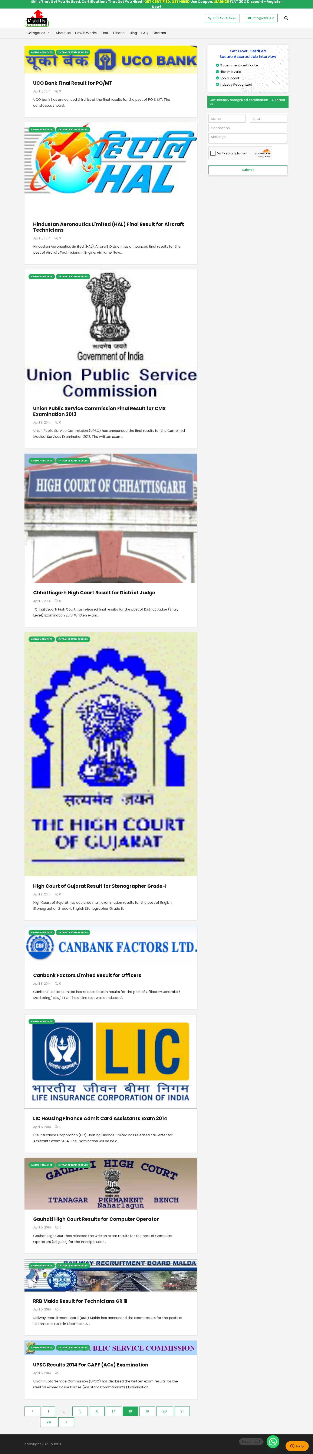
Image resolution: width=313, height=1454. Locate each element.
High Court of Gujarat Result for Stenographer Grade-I (100, 886)
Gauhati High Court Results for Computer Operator (96, 1219)
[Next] (66, 1422)
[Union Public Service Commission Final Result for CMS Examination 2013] (110, 272)
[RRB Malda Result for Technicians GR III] (110, 1261)
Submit (248, 169)
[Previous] (32, 1411)
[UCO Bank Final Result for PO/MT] (110, 48)
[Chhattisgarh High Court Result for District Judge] (110, 456)
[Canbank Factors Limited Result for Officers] (110, 928)
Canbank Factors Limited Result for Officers (87, 975)
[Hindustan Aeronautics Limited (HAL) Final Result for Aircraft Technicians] (110, 125)
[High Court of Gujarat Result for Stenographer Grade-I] (110, 634)
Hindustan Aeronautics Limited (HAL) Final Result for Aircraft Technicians (108, 227)
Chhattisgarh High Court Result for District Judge (94, 592)
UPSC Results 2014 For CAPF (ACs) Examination (90, 1364)
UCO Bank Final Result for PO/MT (72, 83)
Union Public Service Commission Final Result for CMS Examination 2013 (99, 411)
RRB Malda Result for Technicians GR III (80, 1301)
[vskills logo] (36, 18)
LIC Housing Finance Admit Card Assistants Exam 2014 (100, 1118)
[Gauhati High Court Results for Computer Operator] (110, 1160)
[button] (286, 18)
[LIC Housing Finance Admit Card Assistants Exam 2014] (110, 1017)
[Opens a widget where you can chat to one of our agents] (297, 1446)
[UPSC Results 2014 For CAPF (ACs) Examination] (110, 1343)
